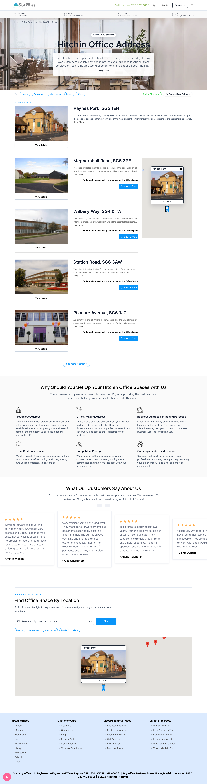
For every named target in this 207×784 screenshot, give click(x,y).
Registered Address (117, 730)
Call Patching (114, 739)
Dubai (18, 761)
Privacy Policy (68, 739)
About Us (66, 725)
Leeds (69, 94)
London (24, 94)
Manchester (55, 94)
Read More (103, 70)
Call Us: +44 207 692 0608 (132, 5)
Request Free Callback (179, 94)
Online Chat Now (151, 94)
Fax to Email (113, 743)
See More (167, 202)
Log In (165, 5)
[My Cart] (154, 5)
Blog (63, 734)
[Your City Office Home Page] (24, 5)
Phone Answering (116, 734)
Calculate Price (129, 186)
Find (106, 621)
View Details (41, 145)
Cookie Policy (68, 743)
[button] (167, 209)
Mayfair (19, 730)
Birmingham (39, 94)
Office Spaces (28, 22)
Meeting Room (115, 748)
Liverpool (20, 748)
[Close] (181, 169)
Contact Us (180, 5)
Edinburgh (20, 752)
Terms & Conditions (71, 748)
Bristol (80, 94)
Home (16, 22)
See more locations (76, 363)
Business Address (116, 725)
